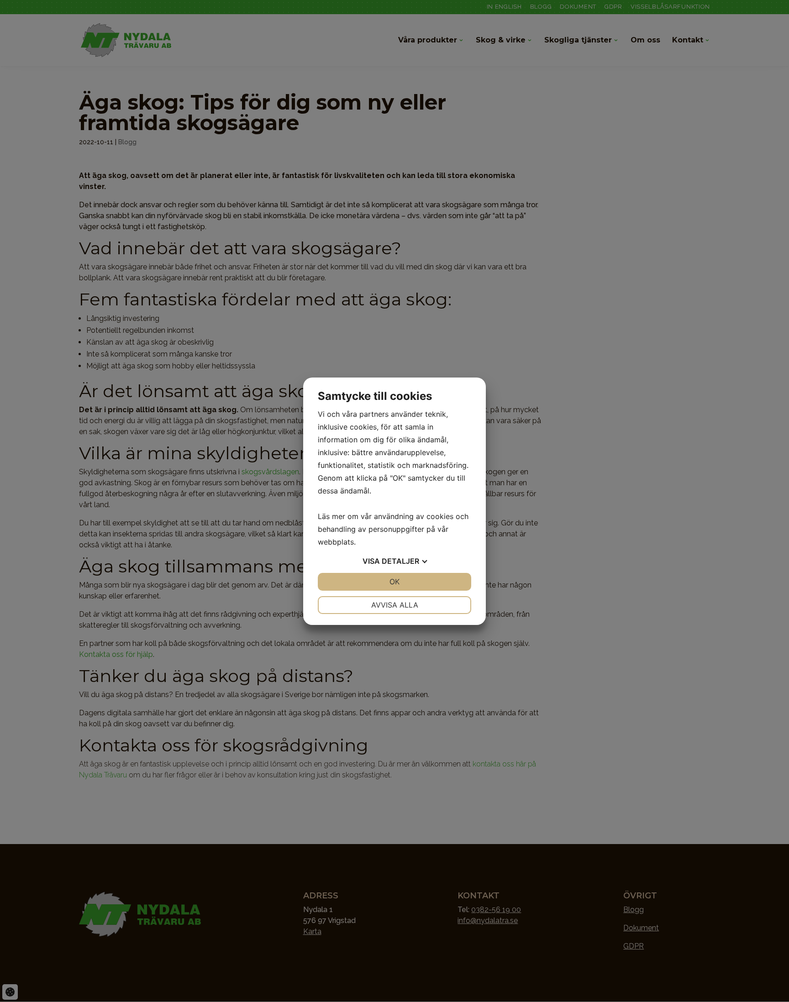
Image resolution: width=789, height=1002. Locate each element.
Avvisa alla (394, 604)
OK (394, 581)
